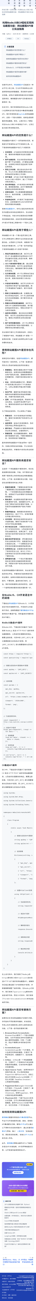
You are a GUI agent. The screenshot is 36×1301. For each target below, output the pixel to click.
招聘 (9, 1295)
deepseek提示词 (6, 1287)
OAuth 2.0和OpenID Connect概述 (15, 1213)
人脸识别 (20, 1131)
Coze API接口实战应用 (11, 1221)
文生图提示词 (5, 1290)
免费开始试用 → (18, 1172)
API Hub (28, 1134)
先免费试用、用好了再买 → (18, 1191)
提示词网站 (5, 1284)
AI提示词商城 (11, 1281)
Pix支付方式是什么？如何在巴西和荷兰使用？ (17, 1245)
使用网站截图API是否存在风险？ (17, 59)
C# (18, 38)
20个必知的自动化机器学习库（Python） (17, 1204)
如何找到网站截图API (13, 76)
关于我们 (4, 1295)
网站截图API (18, 84)
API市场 (12, 1290)
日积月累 (13, 9)
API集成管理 (23, 1117)
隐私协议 (4, 1298)
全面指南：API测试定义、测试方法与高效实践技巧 (18, 1217)
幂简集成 (5, 1117)
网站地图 (10, 1298)
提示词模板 (13, 1278)
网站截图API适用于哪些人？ (16, 54)
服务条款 (14, 1295)
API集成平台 (5, 1278)
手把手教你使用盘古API (11, 1230)
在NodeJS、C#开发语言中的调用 (18, 67)
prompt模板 (12, 1284)
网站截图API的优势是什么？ (16, 50)
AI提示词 (4, 1281)
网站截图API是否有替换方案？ (17, 72)
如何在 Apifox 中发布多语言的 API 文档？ (17, 1227)
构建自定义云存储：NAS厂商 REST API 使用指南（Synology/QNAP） (18, 1240)
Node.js (27, 38)
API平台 (23, 1124)
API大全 (4, 1276)
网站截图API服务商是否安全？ (17, 63)
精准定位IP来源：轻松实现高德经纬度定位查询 (17, 1208)
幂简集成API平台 (27, 610)
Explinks (21, 114)
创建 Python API (9, 1233)
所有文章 (5, 9)
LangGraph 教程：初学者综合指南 (15, 1236)
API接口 (9, 38)
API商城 (4, 1292)
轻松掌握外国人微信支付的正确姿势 (15, 1224)
